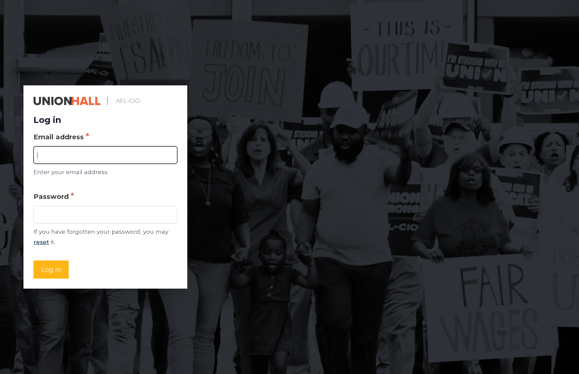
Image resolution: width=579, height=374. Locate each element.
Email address (59, 137)
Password (51, 197)
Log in (51, 270)
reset (41, 241)
